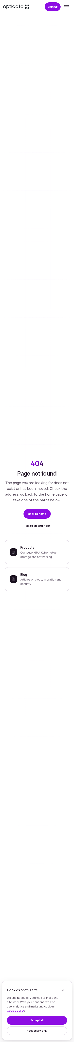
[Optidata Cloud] (16, 6)
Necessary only (37, 1030)
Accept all (37, 1020)
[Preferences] (62, 990)
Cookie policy (15, 1010)
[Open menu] (66, 6)
